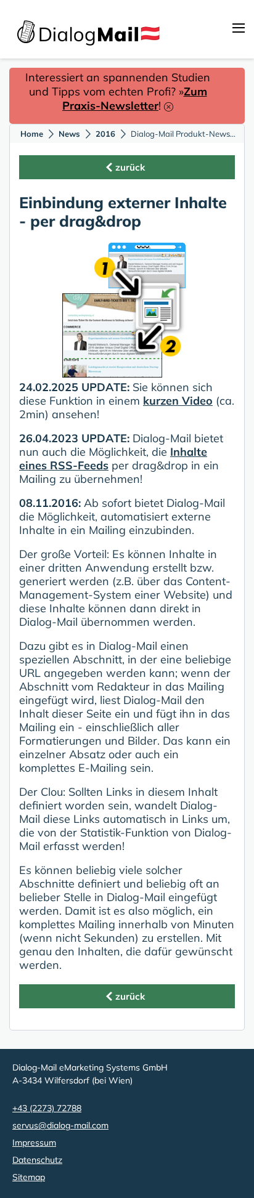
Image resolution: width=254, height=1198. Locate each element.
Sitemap (28, 1177)
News (69, 134)
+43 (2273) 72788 (46, 1108)
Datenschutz (37, 1159)
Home (31, 134)
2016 (105, 134)
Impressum (34, 1142)
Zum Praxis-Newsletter (134, 98)
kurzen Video (178, 401)
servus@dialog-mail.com (60, 1125)
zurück (130, 167)
